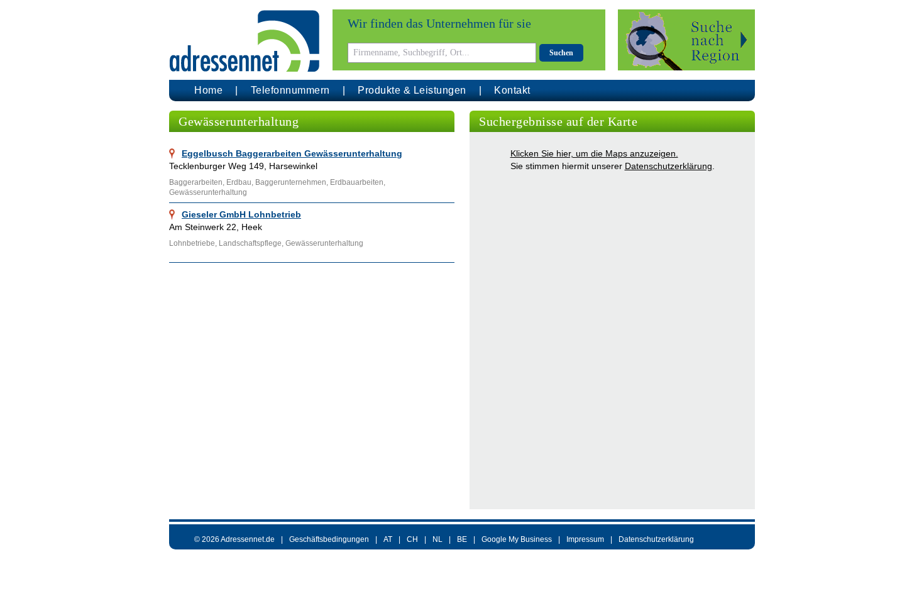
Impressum (585, 539)
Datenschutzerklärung (668, 166)
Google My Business (516, 539)
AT (387, 539)
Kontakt (512, 90)
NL (437, 539)
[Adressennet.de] (244, 41)
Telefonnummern (290, 90)
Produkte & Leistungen (412, 90)
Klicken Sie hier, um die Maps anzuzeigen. (594, 153)
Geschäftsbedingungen (329, 539)
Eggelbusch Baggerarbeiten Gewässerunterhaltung (292, 153)
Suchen (561, 52)
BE (462, 539)
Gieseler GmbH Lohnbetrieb (241, 214)
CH (412, 539)
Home (208, 90)
